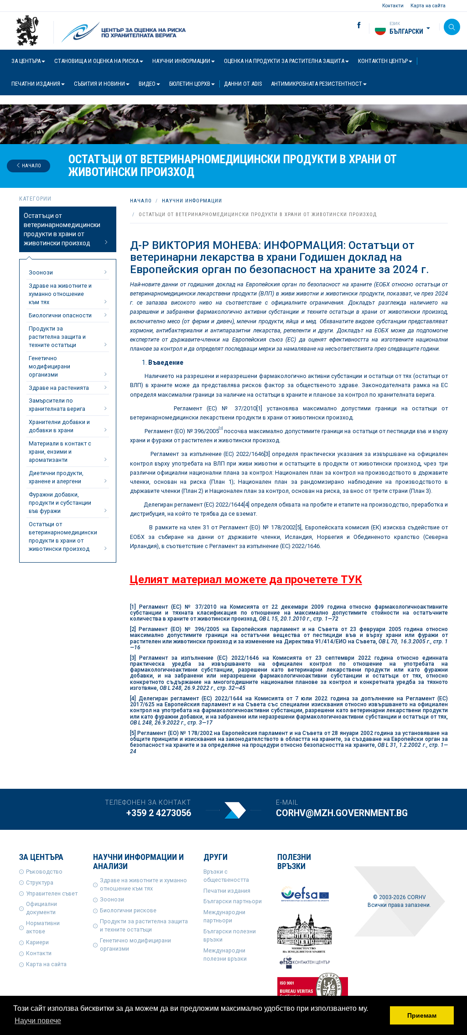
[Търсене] (452, 27)
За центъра (26, 60)
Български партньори (232, 901)
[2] (133, 629)
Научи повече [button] (38, 1021)
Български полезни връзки (229, 935)
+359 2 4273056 (158, 813)
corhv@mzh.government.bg (342, 813)
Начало (31, 166)
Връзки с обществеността (226, 875)
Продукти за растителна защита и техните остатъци (57, 336)
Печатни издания (35, 83)
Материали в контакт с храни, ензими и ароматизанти (60, 451)
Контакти (393, 6)
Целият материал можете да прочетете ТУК (246, 579)
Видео (147, 83)
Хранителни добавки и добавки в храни (59, 426)
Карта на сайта (428, 6)
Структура (39, 882)
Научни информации (181, 60)
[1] (259, 408)
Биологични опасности (60, 315)
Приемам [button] (421, 1015)
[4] (246, 504)
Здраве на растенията (59, 387)
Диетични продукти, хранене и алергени (56, 477)
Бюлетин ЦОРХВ (189, 83)
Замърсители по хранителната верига (57, 404)
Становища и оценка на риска (96, 60)
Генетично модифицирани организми (49, 366)
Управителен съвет (52, 893)
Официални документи (41, 908)
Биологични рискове (128, 910)
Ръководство (44, 871)
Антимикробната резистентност (316, 83)
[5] (298, 527)
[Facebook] (352, 25)
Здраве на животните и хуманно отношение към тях (60, 293)
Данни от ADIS (243, 83)
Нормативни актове (43, 927)
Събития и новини (99, 83)
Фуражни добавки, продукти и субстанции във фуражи (60, 502)
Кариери (37, 942)
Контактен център (383, 60)
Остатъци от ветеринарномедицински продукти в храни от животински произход (62, 229)
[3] (267, 453)
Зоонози (41, 272)
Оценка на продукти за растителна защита (284, 60)
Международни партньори (224, 916)
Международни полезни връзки (225, 954)
